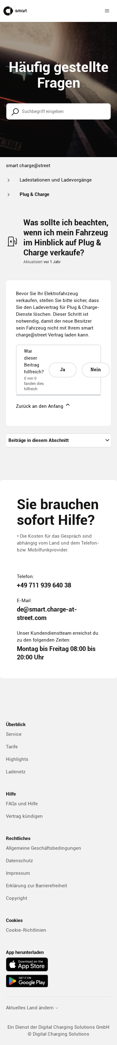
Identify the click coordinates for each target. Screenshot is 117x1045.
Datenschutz (19, 860)
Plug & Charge (34, 194)
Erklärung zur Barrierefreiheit (36, 886)
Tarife (12, 747)
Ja (62, 370)
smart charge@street (28, 165)
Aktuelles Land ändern (30, 1008)
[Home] (15, 11)
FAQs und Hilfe (22, 804)
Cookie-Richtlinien (26, 930)
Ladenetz (16, 772)
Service (14, 734)
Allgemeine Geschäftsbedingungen (43, 848)
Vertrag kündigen (24, 816)
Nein (95, 370)
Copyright (16, 898)
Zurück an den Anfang (40, 406)
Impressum (18, 873)
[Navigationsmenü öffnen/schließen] (107, 11)
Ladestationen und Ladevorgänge (56, 180)
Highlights (17, 759)
